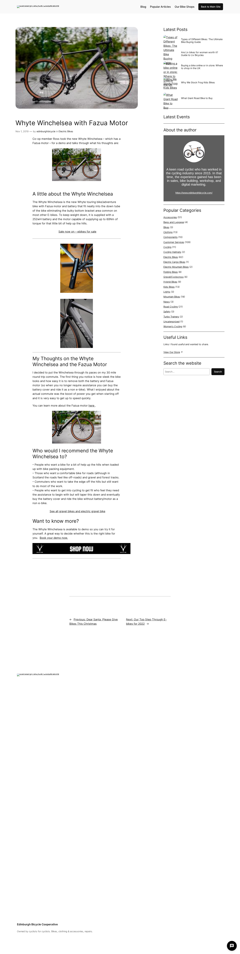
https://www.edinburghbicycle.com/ (193, 192)
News (166, 301)
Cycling (167, 247)
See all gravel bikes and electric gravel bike (77, 511)
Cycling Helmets (172, 252)
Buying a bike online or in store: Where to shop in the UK (202, 67)
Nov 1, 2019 (22, 131)
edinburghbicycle (46, 131)
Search (218, 371)
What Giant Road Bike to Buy (197, 98)
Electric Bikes (66, 131)
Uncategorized (171, 321)
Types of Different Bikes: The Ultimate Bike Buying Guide (202, 40)
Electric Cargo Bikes (174, 262)
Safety (166, 311)
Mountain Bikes (171, 296)
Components (170, 237)
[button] (232, 946)
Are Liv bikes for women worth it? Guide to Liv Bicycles (199, 53)
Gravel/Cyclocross (173, 276)
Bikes (166, 227)
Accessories (170, 217)
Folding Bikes (170, 272)
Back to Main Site (210, 6)
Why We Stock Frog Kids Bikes (198, 82)
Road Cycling (170, 306)
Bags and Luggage (173, 222)
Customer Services (173, 242)
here (91, 405)
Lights (166, 291)
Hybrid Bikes (170, 281)
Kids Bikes (169, 286)
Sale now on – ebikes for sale (77, 231)
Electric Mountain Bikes (176, 266)
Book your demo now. (54, 537)
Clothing (168, 232)
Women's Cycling (172, 326)
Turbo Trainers (171, 316)
